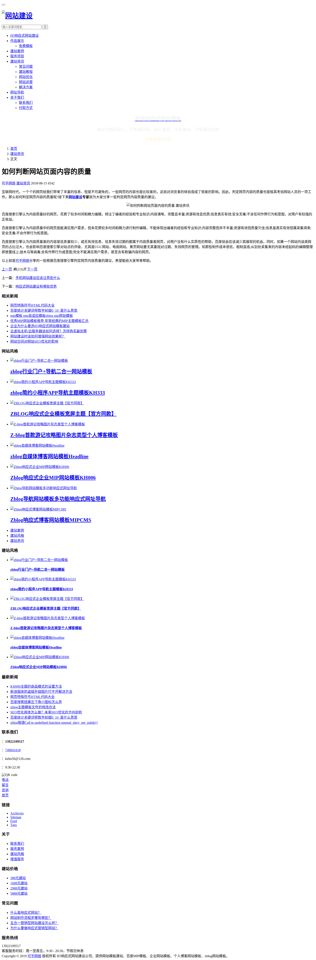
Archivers (17, 813)
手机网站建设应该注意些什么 (37, 278)
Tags (13, 825)
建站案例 (17, 51)
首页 (13, 148)
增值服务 (17, 859)
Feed (13, 821)
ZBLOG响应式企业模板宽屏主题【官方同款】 (63, 414)
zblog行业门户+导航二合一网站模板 (51, 371)
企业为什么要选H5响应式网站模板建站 (40, 326)
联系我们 (26, 102)
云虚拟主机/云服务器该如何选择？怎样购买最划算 (48, 331)
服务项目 (17, 56)
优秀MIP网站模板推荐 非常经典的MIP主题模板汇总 (49, 321)
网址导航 (17, 92)
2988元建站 (19, 888)
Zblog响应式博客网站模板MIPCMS (50, 520)
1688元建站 (19, 883)
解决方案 (26, 87)
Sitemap (15, 817)
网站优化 (26, 77)
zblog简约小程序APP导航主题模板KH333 (57, 393)
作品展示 (17, 41)
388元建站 (18, 878)
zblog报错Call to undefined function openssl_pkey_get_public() (54, 722)
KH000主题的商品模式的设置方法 (36, 686)
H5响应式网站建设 (24, 35)
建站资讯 (17, 61)
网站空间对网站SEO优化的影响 (34, 341)
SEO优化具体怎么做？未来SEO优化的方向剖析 (46, 712)
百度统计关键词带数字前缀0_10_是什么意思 (43, 310)
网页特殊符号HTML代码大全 (32, 305)
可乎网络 (8, 183)
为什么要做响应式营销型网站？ (34, 928)
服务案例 (17, 849)
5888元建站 (19, 893)
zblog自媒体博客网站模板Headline (49, 456)
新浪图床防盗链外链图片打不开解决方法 (41, 691)
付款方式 (26, 108)
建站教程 (26, 72)
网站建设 (75, 197)
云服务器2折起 (158, 139)
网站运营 (26, 82)
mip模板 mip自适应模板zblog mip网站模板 (41, 315)
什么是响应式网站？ (25, 912)
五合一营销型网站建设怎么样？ (34, 923)
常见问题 (26, 66)
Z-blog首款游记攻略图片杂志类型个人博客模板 (64, 435)
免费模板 (26, 46)
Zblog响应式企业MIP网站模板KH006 (53, 477)
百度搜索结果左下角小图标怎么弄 (36, 702)
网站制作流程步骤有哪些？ (31, 918)
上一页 (7, 269)
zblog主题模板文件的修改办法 (33, 707)
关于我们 (17, 97)
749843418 (13, 750)
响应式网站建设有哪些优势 (36, 286)
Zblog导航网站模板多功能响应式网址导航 (58, 499)
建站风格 (17, 535)
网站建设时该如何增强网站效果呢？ (37, 336)
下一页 (32, 269)
